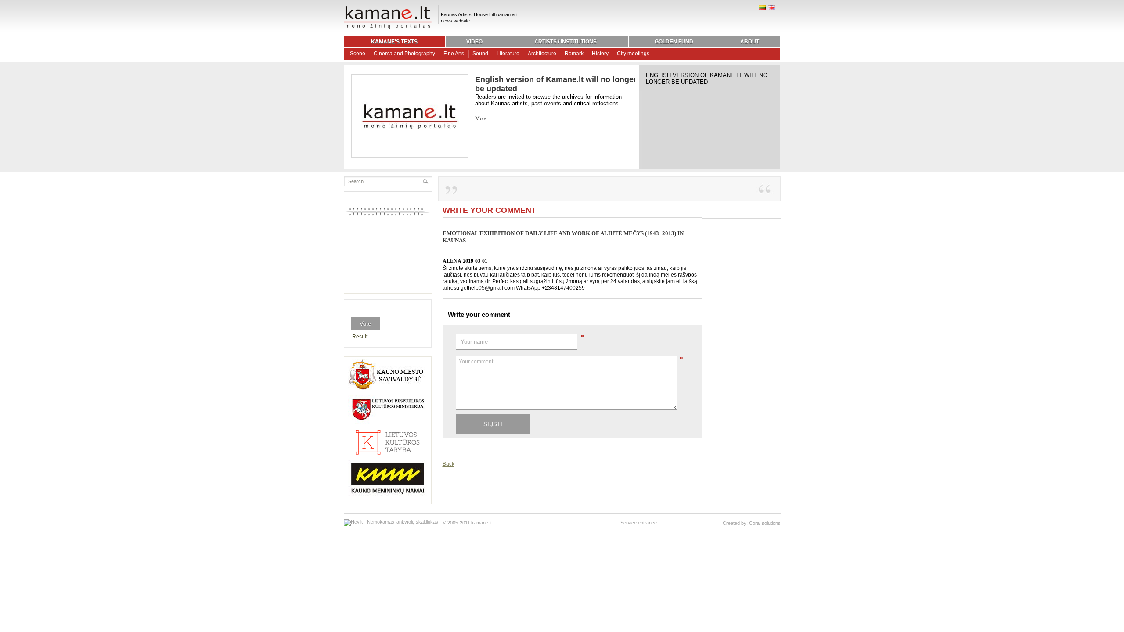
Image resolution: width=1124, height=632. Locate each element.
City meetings (633, 53)
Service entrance (638, 522)
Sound (480, 53)
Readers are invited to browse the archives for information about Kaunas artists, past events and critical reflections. (548, 100)
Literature (508, 53)
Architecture (542, 53)
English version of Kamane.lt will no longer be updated (706, 78)
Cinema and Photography (404, 53)
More (480, 118)
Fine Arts (453, 53)
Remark (574, 53)
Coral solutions (765, 523)
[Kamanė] (388, 28)
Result (359, 337)
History (600, 53)
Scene (357, 53)
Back (448, 464)
